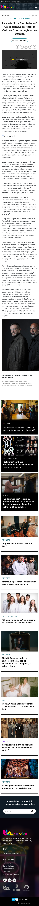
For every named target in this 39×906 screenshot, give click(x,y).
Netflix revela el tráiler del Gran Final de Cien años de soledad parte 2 (17, 747)
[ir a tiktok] (5, 880)
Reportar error (8, 869)
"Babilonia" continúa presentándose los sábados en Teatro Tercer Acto (18, 464)
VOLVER (34, 16)
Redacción (7, 863)
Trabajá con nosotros (11, 874)
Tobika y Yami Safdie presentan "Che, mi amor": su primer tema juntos (18, 706)
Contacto (6, 872)
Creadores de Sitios (25, 903)
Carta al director (9, 866)
